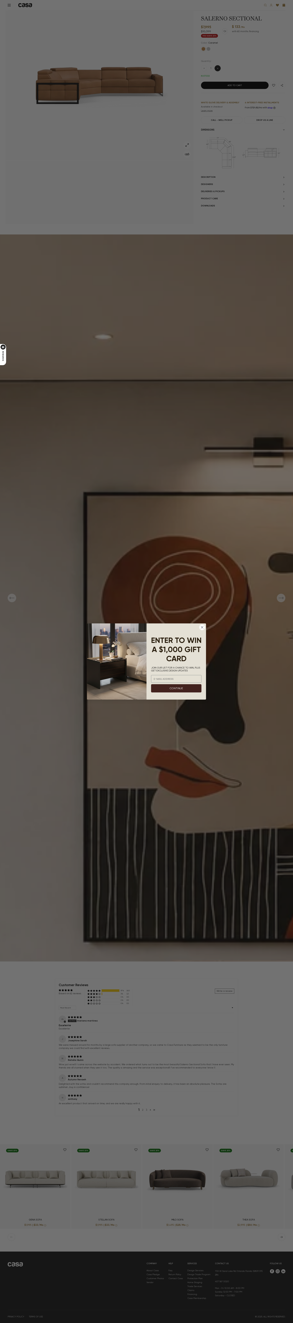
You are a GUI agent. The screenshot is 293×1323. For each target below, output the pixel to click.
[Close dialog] (202, 627)
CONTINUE (176, 688)
